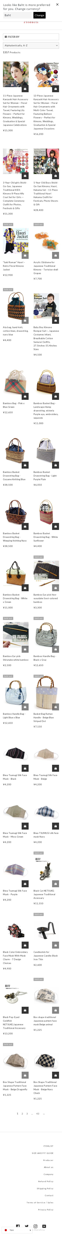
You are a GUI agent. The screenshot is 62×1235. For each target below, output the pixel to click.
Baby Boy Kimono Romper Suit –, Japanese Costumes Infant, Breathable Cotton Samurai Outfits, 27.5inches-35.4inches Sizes (46, 338)
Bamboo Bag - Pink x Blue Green (14, 405)
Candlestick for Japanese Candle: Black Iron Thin (46, 956)
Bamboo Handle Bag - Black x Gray (45, 658)
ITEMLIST (48, 1146)
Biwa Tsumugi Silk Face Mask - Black (15, 777)
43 (37, 1113)
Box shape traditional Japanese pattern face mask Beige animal (45, 1021)
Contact (49, 1195)
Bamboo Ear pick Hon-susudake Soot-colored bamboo (46, 598)
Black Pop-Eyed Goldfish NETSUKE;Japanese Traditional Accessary (14, 1022)
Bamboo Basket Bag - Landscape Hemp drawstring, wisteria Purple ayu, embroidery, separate (46, 410)
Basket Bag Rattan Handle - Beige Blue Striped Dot (44, 717)
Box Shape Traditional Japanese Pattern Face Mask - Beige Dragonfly (15, 1086)
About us (49, 1167)
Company (49, 1174)
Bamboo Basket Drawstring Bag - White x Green (15, 598)
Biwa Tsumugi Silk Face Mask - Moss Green (15, 835)
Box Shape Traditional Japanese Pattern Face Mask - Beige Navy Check (45, 1087)
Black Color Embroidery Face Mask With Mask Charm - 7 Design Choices (15, 957)
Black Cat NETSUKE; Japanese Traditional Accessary (44, 894)
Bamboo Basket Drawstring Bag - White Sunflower (46, 537)
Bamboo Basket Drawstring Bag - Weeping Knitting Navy (15, 537)
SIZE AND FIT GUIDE (43, 1153)
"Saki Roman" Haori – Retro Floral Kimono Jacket (14, 266)
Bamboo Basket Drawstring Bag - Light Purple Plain (45, 476)
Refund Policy (46, 1181)
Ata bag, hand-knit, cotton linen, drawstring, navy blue (15, 331)
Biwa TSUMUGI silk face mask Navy (46, 835)
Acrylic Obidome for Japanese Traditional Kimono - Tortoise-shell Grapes (46, 268)
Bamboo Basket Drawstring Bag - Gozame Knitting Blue (14, 476)
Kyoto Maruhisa (36, 1230)
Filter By (14, 36)
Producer (48, 1160)
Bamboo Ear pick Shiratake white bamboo (15, 658)
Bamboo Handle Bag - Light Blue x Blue (14, 716)
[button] (31, 45)
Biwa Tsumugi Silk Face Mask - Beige (45, 777)
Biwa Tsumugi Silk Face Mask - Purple (15, 892)
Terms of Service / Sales (40, 1202)
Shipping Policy (45, 1188)
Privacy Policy (46, 1210)
